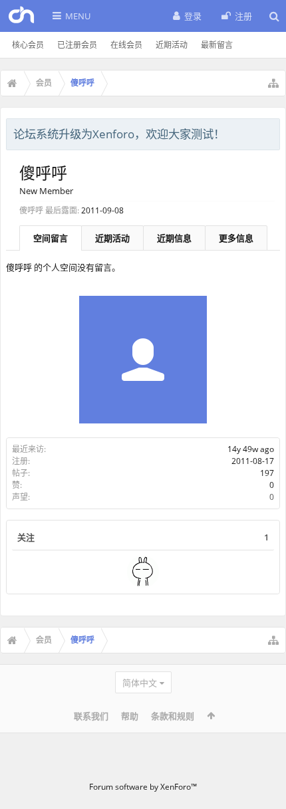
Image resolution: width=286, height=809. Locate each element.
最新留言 (217, 45)
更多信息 (236, 238)
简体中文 (139, 683)
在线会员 (126, 45)
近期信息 (174, 238)
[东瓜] (143, 572)
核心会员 (28, 45)
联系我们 (91, 716)
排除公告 (270, 132)
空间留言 (50, 238)
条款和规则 (172, 716)
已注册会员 (77, 45)
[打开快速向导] (273, 83)
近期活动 (172, 45)
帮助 (129, 716)
